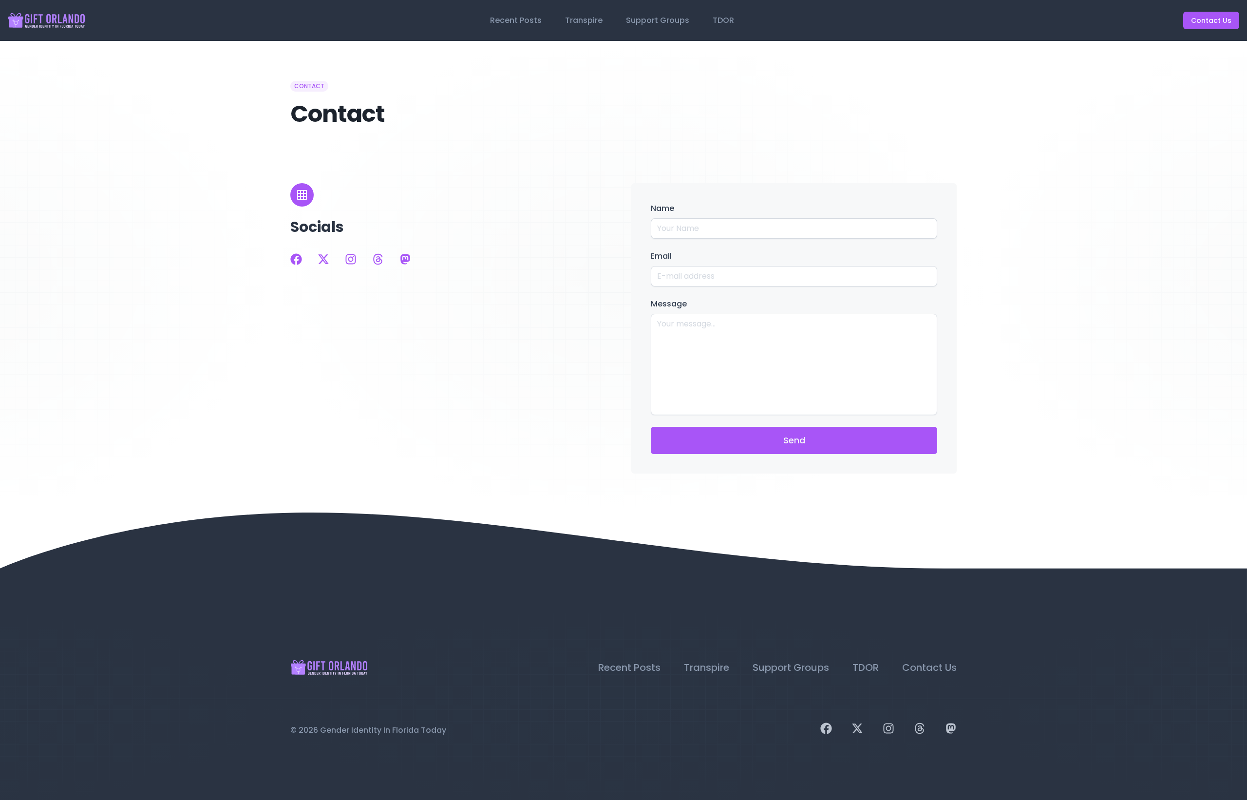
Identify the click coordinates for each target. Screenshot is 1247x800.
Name (662, 208)
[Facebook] (296, 259)
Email (661, 256)
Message (669, 303)
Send (794, 440)
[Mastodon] (405, 259)
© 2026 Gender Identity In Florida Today (368, 730)
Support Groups (657, 20)
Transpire (584, 20)
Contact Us (1211, 20)
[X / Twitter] (323, 259)
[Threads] (378, 259)
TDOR (723, 20)
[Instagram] (351, 259)
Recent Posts (516, 20)
